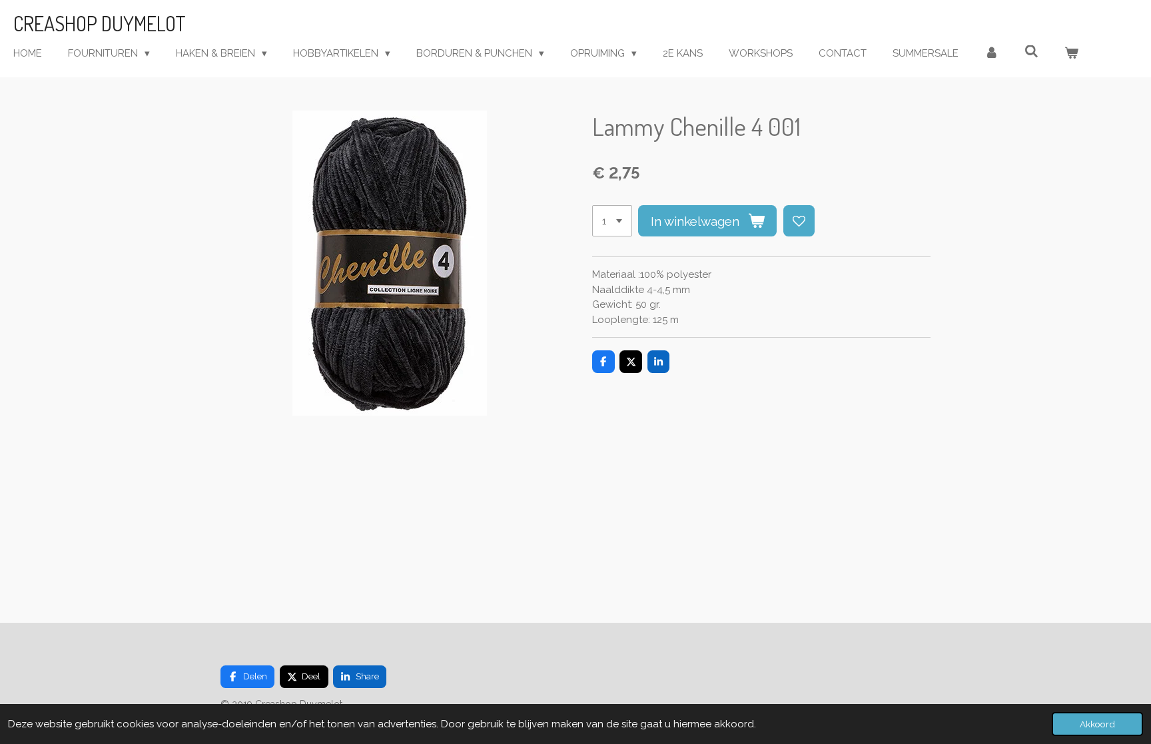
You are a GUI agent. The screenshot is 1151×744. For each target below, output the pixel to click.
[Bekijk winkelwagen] (1071, 54)
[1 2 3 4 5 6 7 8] (612, 220)
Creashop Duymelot (99, 23)
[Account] (991, 54)
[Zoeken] (1031, 52)
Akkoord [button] (1097, 724)
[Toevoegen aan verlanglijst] (799, 220)
